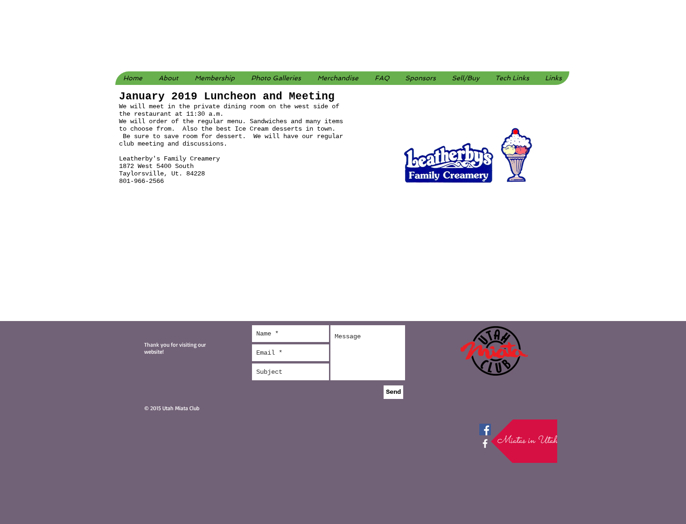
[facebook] (485, 443)
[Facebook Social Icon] (485, 429)
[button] (276, 78)
